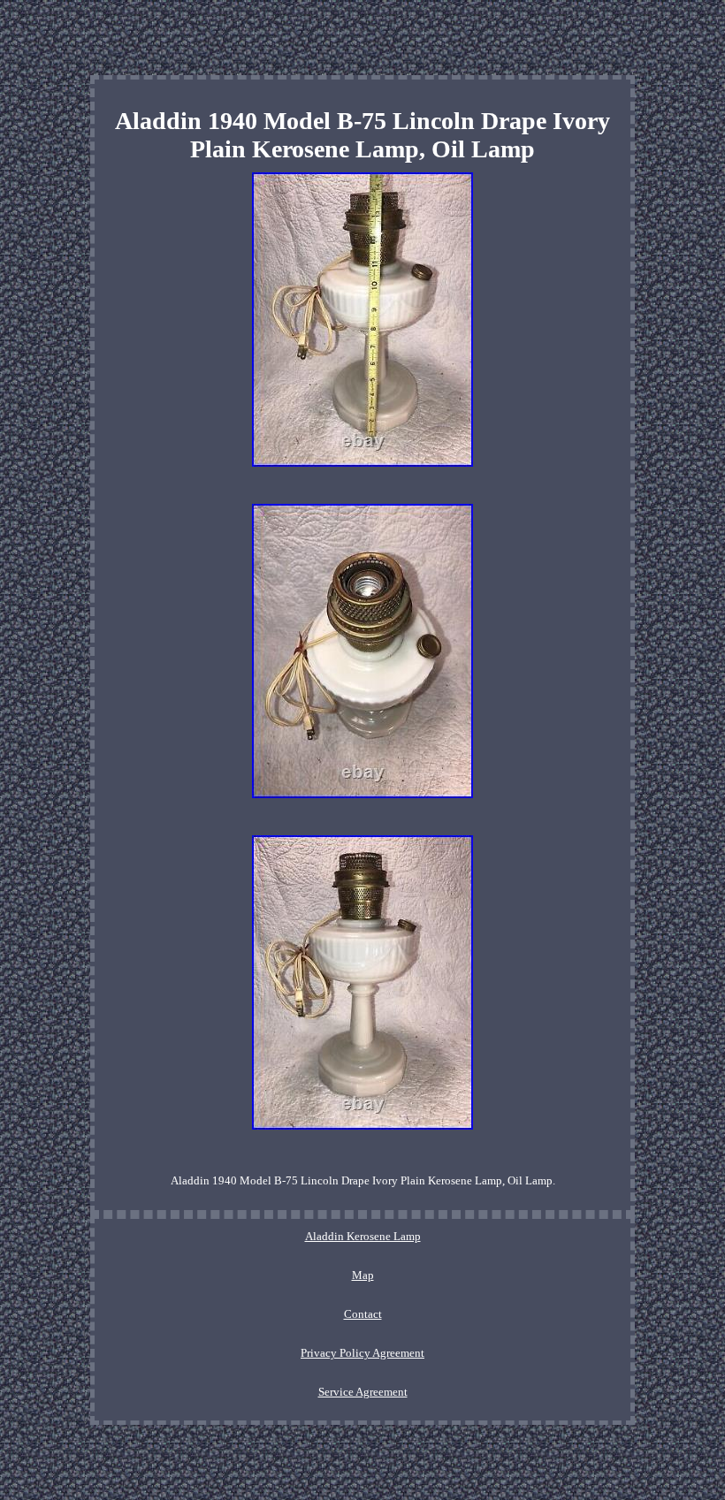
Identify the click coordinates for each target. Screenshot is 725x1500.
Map (363, 1275)
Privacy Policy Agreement (362, 1352)
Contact (363, 1314)
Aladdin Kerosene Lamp (363, 1236)
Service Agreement (363, 1391)
